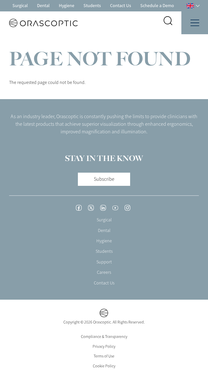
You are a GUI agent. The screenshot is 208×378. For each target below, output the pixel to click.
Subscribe (104, 179)
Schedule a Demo (157, 5)
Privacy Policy (104, 346)
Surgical (20, 5)
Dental (43, 5)
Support (104, 262)
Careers (104, 272)
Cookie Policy (104, 366)
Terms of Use (104, 356)
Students (92, 5)
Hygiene (66, 5)
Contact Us (120, 5)
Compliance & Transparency (104, 336)
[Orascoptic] (39, 23)
